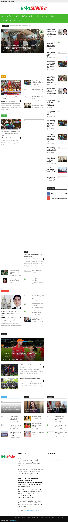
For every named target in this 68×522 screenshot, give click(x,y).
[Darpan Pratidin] (34, 8)
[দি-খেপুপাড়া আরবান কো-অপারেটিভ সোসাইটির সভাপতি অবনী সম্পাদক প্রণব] (62, 44)
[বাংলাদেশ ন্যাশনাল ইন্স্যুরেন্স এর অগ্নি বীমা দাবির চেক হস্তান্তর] (27, 105)
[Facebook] (53, 1)
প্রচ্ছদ (3, 16)
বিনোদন (31, 16)
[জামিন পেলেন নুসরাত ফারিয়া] (34, 407)
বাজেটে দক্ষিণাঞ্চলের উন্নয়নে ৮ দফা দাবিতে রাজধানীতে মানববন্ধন (51, 149)
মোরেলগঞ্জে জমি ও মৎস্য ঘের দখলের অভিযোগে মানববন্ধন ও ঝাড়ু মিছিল (15, 434)
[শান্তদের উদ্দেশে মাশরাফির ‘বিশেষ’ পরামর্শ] (9, 383)
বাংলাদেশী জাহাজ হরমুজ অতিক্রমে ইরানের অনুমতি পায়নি (51, 169)
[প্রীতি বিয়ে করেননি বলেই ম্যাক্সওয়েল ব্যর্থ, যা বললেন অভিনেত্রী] (22, 349)
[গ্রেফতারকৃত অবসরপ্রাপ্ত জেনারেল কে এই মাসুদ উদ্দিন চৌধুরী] (4, 272)
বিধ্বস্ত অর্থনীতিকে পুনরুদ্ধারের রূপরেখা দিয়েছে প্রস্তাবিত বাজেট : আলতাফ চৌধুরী (51, 65)
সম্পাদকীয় (13, 20)
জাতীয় (9, 16)
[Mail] (59, 1)
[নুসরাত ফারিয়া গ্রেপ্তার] (27, 418)
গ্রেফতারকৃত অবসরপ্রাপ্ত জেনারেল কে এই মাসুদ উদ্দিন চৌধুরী (14, 272)
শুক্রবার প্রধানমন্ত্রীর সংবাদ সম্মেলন (18, 26)
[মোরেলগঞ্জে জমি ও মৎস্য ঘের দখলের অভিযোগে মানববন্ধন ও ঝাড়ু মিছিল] (4, 434)
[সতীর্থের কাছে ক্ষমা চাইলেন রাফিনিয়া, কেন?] (9, 370)
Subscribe (64, 198)
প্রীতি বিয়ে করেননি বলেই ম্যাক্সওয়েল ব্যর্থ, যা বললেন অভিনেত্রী (37, 425)
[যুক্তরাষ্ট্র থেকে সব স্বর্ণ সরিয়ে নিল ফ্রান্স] (62, 243)
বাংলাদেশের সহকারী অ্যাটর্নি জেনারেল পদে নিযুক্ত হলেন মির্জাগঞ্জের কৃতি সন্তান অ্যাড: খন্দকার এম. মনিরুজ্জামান (11, 407)
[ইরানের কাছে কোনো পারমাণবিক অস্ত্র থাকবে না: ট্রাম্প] (34, 186)
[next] (65, 26)
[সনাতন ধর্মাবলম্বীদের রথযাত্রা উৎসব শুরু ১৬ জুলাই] (11, 87)
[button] (65, 16)
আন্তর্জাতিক (16, 16)
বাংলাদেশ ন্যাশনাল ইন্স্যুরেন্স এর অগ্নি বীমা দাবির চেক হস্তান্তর (51, 159)
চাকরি (2, 308)
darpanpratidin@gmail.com (32, 510)
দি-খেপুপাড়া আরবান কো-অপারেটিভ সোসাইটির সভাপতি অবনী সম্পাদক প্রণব (51, 44)
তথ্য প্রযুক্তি (5, 20)
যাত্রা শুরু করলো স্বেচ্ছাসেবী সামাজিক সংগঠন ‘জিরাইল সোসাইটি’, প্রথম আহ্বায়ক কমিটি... (51, 79)
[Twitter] (62, 1)
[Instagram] (56, 1)
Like (66, 193)
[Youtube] (65, 1)
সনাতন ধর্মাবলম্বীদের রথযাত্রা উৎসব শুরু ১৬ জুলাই (51, 54)
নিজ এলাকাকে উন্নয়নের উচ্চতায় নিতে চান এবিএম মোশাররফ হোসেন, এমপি (15, 280)
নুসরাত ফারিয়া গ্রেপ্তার (36, 416)
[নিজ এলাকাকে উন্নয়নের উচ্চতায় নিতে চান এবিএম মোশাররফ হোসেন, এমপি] (4, 280)
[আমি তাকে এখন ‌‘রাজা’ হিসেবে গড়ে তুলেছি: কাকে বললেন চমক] (27, 434)
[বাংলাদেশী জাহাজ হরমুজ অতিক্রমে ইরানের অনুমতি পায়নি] (62, 170)
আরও (20, 20)
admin (5, 50)
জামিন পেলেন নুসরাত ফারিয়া (31, 409)
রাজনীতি (24, 16)
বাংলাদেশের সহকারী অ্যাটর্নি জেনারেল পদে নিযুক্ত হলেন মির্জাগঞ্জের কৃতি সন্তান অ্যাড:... (51, 33)
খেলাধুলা (51, 16)
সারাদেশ (37, 16)
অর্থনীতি (44, 16)
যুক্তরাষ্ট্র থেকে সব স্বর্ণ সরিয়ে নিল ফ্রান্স (51, 178)
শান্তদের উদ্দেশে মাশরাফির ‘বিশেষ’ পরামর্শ (30, 379)
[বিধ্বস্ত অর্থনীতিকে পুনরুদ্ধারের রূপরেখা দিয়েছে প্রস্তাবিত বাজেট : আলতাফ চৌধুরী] (62, 64)
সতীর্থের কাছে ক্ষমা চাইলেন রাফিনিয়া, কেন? (30, 365)
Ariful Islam (14, 520)
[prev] (62, 26)
